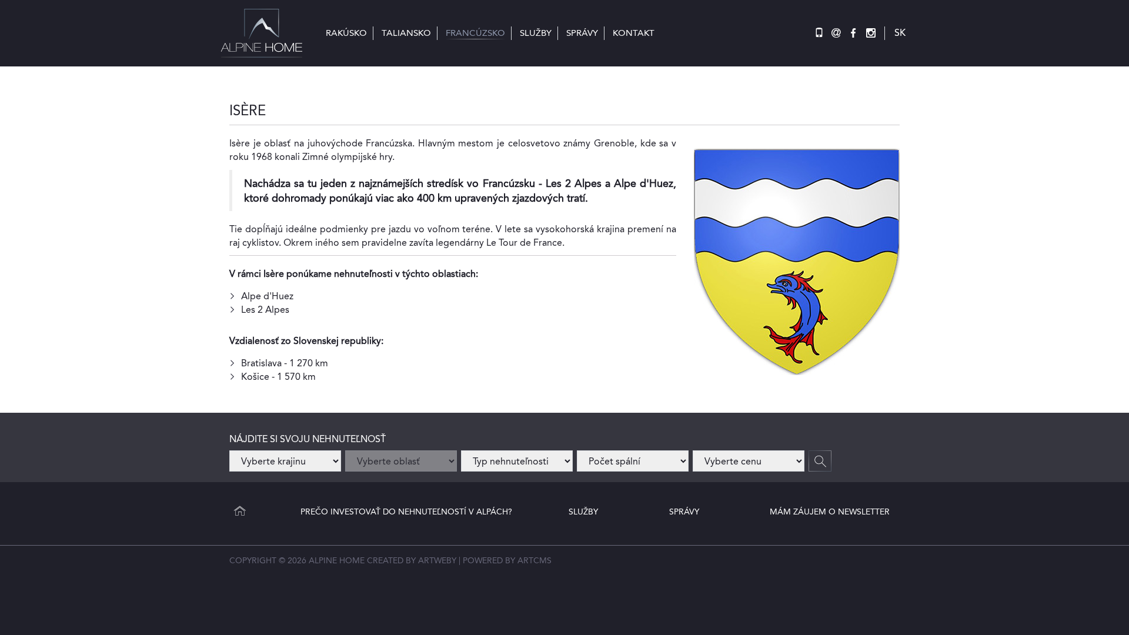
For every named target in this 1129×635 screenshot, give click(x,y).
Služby (583, 511)
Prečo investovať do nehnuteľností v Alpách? (406, 511)
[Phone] (819, 33)
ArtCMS (534, 560)
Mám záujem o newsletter (830, 511)
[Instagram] (871, 33)
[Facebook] (853, 33)
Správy (684, 511)
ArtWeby (437, 560)
